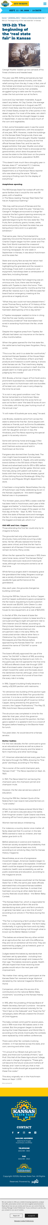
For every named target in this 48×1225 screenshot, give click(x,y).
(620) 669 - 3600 (24, 1151)
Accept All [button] (31, 1216)
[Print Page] (35, 1133)
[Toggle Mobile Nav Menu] (45, 4)
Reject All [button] (16, 1216)
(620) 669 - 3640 (24, 1159)
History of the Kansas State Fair (33, 18)
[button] (24, 64)
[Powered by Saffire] (35, 1181)
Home (4, 18)
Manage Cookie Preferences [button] (24, 1221)
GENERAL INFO (14, 18)
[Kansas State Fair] (5, 3)
